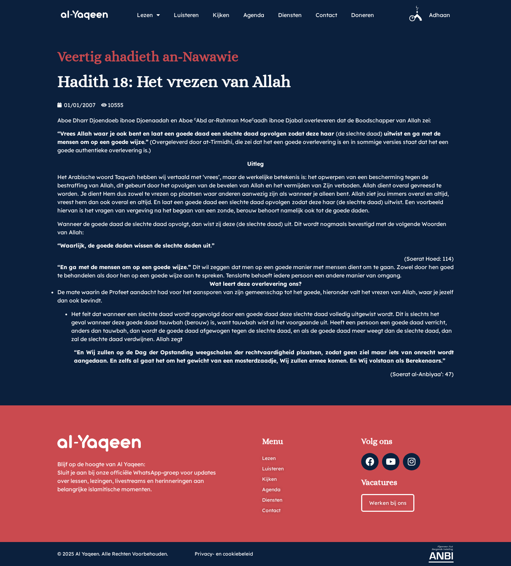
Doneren (362, 14)
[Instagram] (411, 461)
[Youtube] (390, 461)
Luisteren (186, 14)
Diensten (290, 14)
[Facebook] (370, 461)
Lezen (145, 14)
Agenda (253, 14)
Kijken (221, 14)
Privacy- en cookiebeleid (224, 554)
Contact (326, 14)
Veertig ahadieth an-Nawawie (147, 56)
